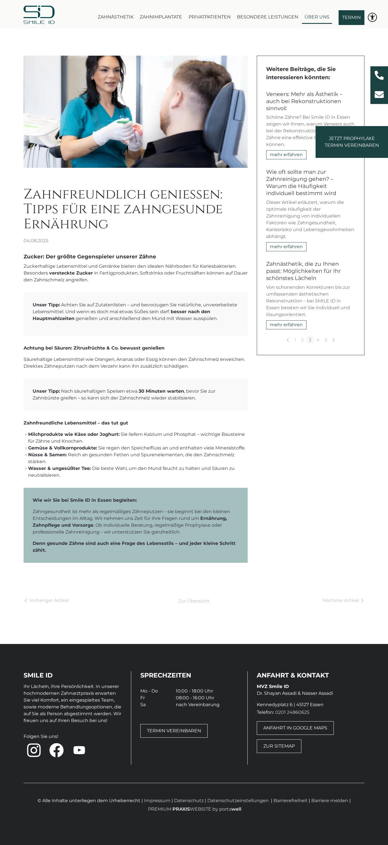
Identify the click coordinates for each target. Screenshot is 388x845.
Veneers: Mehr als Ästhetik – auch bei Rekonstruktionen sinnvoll (304, 101)
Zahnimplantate (161, 17)
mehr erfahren (286, 154)
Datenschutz (189, 800)
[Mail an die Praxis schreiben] (379, 94)
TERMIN (351, 17)
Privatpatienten (210, 17)
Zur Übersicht (194, 601)
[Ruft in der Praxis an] (379, 75)
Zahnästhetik (115, 17)
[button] (34, 750)
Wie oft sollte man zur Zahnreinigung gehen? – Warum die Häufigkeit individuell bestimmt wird (301, 182)
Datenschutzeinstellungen (238, 800)
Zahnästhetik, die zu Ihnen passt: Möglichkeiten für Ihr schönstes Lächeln (303, 270)
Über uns (316, 17)
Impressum (157, 800)
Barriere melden (330, 800)
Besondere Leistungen (267, 17)
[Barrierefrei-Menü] (372, 17)
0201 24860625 (292, 712)
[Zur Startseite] (39, 15)
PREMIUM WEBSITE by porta (194, 809)
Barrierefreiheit (291, 800)
